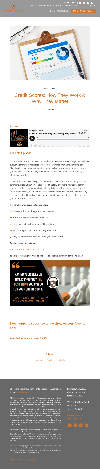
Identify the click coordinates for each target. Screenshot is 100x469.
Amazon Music (32, 338)
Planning (50, 109)
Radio (93, 6)
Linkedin (61, 360)
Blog (52, 11)
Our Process (71, 6)
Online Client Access (83, 11)
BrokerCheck (23, 392)
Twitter (50, 360)
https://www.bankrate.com (31, 249)
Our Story (58, 6)
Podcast (84, 6)
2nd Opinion (45, 6)
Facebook (39, 360)
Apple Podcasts (17, 338)
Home (33, 6)
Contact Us (62, 11)
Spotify (43, 338)
